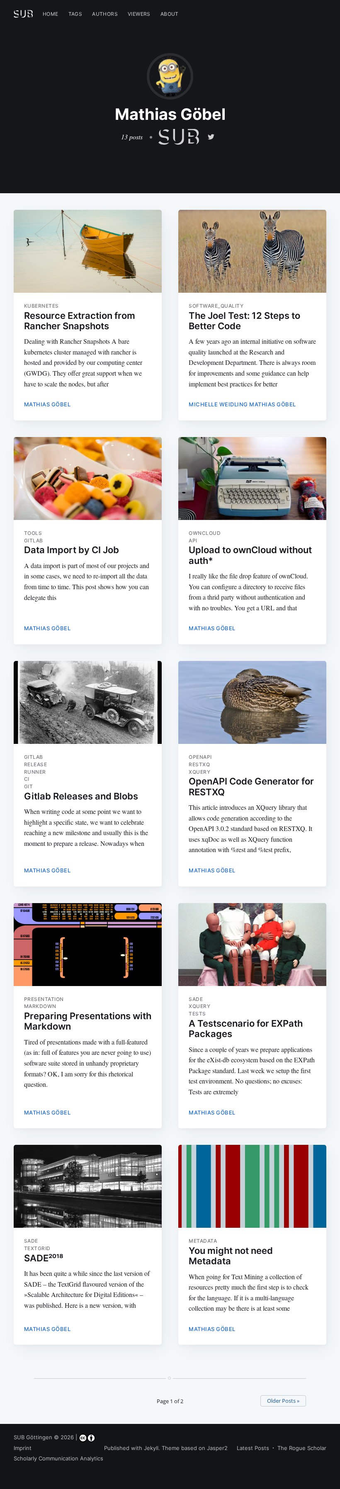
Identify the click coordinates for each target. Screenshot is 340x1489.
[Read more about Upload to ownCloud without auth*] (252, 478)
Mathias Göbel (47, 404)
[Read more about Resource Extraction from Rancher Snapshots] (88, 251)
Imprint (23, 1448)
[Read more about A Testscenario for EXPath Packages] (252, 944)
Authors (105, 14)
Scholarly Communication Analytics (58, 1458)
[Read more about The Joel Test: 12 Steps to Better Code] (252, 251)
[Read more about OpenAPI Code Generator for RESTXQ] (252, 702)
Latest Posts (253, 1448)
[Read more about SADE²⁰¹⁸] (88, 1186)
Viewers (139, 14)
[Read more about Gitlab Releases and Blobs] (88, 702)
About (169, 14)
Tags (75, 14)
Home (50, 14)
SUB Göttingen (33, 1437)
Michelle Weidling (218, 404)
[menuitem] (50, 14)
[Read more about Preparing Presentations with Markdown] (88, 944)
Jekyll (151, 1448)
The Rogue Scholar (301, 1448)
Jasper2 (217, 1448)
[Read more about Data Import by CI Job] (88, 478)
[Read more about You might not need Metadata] (252, 1186)
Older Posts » (283, 1400)
